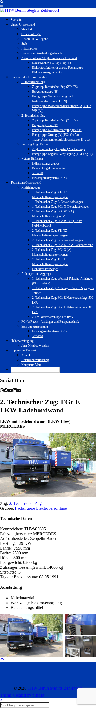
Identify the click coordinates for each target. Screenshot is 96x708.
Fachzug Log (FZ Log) (35, 144)
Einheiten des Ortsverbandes (29, 77)
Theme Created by (22, 695)
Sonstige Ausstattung (34, 326)
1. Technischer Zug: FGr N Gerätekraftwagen (60, 206)
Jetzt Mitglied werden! (35, 345)
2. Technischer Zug (33, 115)
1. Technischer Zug (33, 82)
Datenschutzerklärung (35, 360)
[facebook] (6, 390)
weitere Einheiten (32, 159)
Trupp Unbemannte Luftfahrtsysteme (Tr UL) (61, 139)
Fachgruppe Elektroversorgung (41, 508)
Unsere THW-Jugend (34, 39)
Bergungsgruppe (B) (45, 91)
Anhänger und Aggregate (37, 274)
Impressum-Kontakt (23, 350)
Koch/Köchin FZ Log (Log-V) (51, 63)
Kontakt (26, 355)
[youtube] (10, 390)
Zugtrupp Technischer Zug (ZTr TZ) (55, 87)
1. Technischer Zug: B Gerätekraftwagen (57, 202)
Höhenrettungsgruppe (45, 163)
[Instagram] (12, 674)
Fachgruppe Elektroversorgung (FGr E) (57, 130)
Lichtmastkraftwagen (45, 269)
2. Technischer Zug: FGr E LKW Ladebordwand (62, 245)
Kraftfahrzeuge (30, 187)
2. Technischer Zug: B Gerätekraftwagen (57, 240)
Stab (24, 44)
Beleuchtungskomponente (48, 168)
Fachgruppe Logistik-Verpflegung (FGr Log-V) (62, 154)
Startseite (16, 20)
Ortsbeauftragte (31, 34)
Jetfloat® (37, 173)
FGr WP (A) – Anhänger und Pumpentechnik (50, 322)
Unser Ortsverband (23, 24)
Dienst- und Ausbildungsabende (41, 53)
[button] (1, 6)
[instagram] (2, 390)
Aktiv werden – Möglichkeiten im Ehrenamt (49, 58)
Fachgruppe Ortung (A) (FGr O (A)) (55, 135)
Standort (26, 29)
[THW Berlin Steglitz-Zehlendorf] (29, 10)
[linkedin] (15, 390)
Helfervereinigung (22, 341)
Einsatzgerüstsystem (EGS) (49, 178)
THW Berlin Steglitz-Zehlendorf (54, 688)
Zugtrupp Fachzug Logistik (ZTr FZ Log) (58, 149)
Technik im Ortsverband (26, 183)
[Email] (19, 390)
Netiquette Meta (31, 365)
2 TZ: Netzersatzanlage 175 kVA (52, 317)
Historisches (29, 48)
